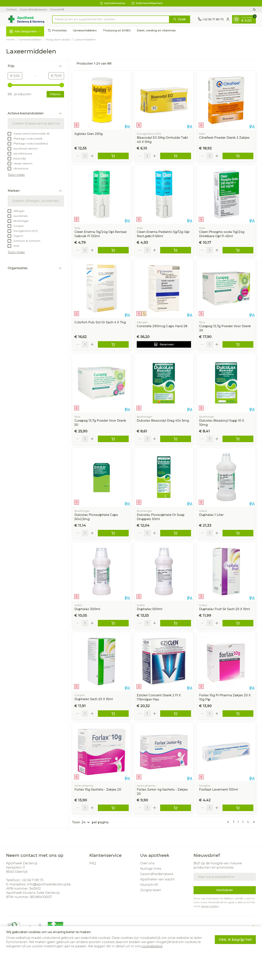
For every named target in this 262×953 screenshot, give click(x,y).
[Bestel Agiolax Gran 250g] (113, 156)
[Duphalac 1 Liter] (226, 477)
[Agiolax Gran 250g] (101, 100)
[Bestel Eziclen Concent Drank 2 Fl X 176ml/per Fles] (175, 713)
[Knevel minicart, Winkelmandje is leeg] (236, 19)
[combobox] (110, 19)
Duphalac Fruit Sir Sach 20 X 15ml (224, 609)
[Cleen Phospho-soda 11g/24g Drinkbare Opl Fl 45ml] (226, 194)
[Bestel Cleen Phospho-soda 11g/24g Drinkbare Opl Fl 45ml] (237, 250)
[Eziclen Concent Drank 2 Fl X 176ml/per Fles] (163, 661)
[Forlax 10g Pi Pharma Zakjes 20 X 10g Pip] (226, 661)
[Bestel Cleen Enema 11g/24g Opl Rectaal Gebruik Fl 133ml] (113, 250)
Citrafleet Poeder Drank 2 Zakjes (224, 137)
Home (10, 39)
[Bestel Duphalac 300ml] (113, 623)
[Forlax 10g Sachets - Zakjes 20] (101, 752)
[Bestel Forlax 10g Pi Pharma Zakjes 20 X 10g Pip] (237, 713)
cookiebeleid (152, 946)
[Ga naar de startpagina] (25, 19)
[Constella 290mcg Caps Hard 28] (163, 288)
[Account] (228, 19)
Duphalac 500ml (149, 609)
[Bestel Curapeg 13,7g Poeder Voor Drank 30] (237, 344)
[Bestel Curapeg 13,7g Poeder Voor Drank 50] (113, 439)
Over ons (147, 863)
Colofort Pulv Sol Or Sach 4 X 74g (100, 322)
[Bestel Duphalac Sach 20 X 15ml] (113, 713)
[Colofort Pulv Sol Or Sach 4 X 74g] (101, 288)
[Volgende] (253, 822)
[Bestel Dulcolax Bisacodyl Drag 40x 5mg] (175, 439)
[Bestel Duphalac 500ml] (175, 623)
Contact (11, 9)
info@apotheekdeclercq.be (49, 884)
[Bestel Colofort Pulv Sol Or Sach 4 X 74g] (113, 344)
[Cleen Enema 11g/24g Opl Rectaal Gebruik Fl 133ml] (101, 194)
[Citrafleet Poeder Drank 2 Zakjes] (226, 100)
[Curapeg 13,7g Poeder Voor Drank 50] (101, 382)
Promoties (59, 30)
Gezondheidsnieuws (33, 9)
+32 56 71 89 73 (32, 880)
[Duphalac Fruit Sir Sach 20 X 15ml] (226, 571)
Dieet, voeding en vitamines (156, 30)
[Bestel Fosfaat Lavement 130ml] (237, 808)
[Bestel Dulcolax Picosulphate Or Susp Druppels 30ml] (175, 533)
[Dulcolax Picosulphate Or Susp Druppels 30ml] (163, 477)
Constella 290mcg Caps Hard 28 (162, 326)
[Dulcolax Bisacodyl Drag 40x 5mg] (163, 382)
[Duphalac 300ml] (101, 571)
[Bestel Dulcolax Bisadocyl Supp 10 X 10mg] (237, 439)
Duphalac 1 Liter (211, 515)
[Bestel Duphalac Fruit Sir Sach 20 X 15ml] (237, 623)
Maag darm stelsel (58, 39)
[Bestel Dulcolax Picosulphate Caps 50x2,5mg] (113, 533)
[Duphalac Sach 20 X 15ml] (101, 661)
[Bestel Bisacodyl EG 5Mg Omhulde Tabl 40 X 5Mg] (175, 156)
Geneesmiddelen (85, 30)
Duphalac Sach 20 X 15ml (93, 699)
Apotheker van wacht (157, 879)
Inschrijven (224, 890)
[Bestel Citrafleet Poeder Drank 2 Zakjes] (237, 156)
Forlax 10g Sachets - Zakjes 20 (97, 789)
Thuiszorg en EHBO (117, 30)
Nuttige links (150, 868)
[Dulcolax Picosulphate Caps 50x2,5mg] (101, 477)
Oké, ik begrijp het (235, 939)
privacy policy (210, 906)
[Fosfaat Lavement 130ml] (226, 752)
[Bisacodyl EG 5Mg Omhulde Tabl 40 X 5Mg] (163, 100)
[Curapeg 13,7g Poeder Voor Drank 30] (226, 288)
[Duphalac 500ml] (163, 571)
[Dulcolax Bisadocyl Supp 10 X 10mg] (226, 382)
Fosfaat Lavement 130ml (218, 789)
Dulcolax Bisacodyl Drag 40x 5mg (163, 420)
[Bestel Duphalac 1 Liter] (237, 533)
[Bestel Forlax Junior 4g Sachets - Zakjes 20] (175, 808)
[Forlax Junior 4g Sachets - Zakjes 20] (163, 752)
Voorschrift (57, 9)
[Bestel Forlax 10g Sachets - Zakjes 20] (113, 808)
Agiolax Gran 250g (88, 134)
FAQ (92, 863)
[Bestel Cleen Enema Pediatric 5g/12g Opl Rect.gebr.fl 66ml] (175, 250)
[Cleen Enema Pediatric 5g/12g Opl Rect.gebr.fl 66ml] (163, 194)
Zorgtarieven (150, 890)
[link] (229, 822)
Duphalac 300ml (87, 609)
